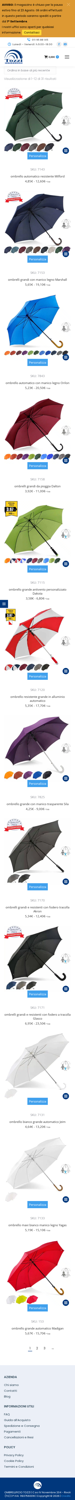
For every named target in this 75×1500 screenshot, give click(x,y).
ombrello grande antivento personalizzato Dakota (37, 591)
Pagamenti (12, 1432)
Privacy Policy (14, 1455)
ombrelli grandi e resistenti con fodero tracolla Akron (37, 909)
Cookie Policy (14, 1461)
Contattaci (31, 32)
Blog (7, 1396)
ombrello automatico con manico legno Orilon (37, 383)
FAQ (7, 1414)
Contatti (10, 1391)
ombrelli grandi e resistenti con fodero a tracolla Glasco (37, 1016)
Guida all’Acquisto (17, 1420)
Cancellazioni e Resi (18, 1437)
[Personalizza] (37, 164)
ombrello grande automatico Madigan (38, 1328)
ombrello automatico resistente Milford (38, 176)
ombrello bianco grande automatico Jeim (37, 1122)
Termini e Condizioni (19, 1467)
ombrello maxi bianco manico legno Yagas (37, 1225)
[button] (68, 4)
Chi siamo (11, 1385)
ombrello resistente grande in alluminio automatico (37, 699)
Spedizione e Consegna (22, 1426)
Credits (66, 1496)
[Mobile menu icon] (67, 57)
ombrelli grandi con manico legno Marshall (37, 280)
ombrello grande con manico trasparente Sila (38, 804)
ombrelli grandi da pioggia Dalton (37, 486)
